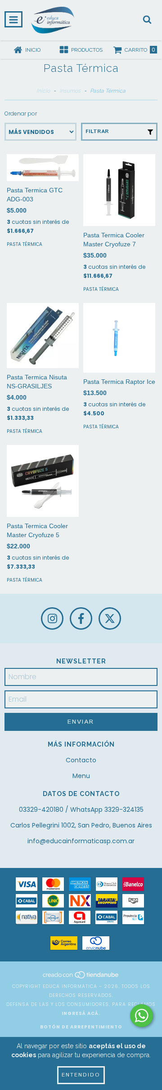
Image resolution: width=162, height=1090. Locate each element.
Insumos (70, 91)
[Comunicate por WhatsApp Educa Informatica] (141, 1015)
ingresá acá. (81, 1013)
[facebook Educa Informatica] (81, 618)
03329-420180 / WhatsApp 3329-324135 (81, 809)
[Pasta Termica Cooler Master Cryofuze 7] (119, 190)
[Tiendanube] (81, 977)
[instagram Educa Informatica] (52, 618)
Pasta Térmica (24, 244)
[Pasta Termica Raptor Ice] (119, 338)
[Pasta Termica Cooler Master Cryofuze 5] (43, 481)
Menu (81, 775)
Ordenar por (20, 113)
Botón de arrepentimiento (81, 1026)
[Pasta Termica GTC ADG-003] (43, 167)
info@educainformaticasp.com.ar (81, 840)
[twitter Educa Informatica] (110, 618)
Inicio (43, 91)
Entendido (81, 1075)
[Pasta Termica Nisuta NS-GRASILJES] (43, 335)
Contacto (81, 760)
